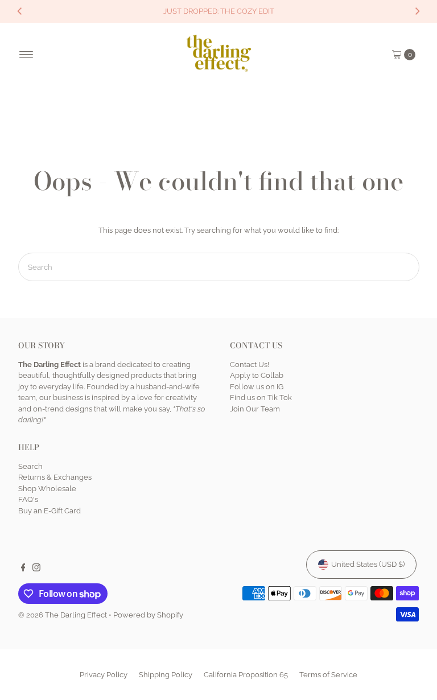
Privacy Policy (103, 674)
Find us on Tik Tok (261, 397)
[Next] (417, 11)
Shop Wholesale (47, 488)
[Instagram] (36, 569)
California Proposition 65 (246, 674)
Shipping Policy (165, 674)
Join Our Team (255, 409)
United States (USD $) (368, 564)
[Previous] (20, 11)
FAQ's (28, 499)
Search (30, 466)
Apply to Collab (256, 375)
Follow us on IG (256, 386)
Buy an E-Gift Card (49, 511)
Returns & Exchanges (55, 477)
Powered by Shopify (148, 615)
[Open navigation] (26, 54)
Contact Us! (249, 364)
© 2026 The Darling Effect (62, 615)
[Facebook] (23, 569)
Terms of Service (328, 674)
